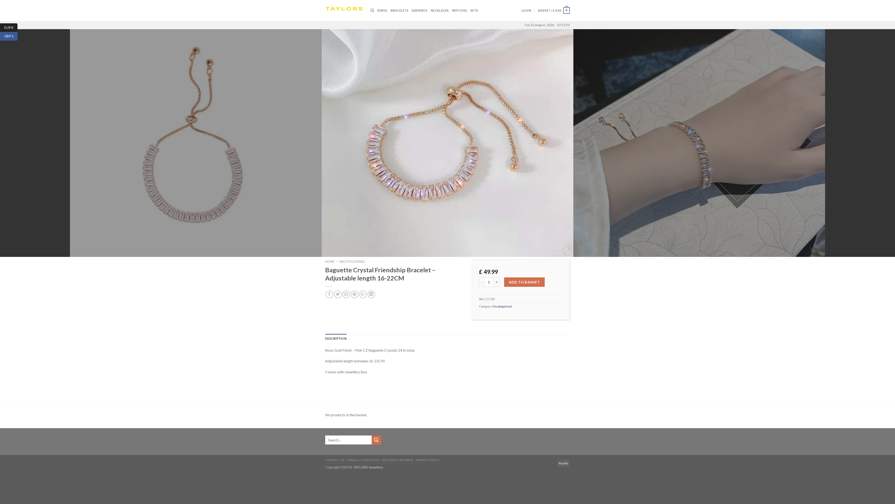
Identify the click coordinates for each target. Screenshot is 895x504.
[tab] (336, 338)
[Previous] (24, 143)
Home (329, 261)
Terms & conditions (363, 460)
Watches (459, 10)
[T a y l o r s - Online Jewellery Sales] (344, 10)
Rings (382, 10)
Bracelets (399, 10)
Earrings (419, 10)
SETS (474, 10)
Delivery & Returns (397, 460)
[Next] (871, 143)
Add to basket (524, 282)
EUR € (10, 27)
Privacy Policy (428, 460)
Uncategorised (352, 261)
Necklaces (440, 10)
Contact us (334, 460)
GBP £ (10, 36)
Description (336, 338)
